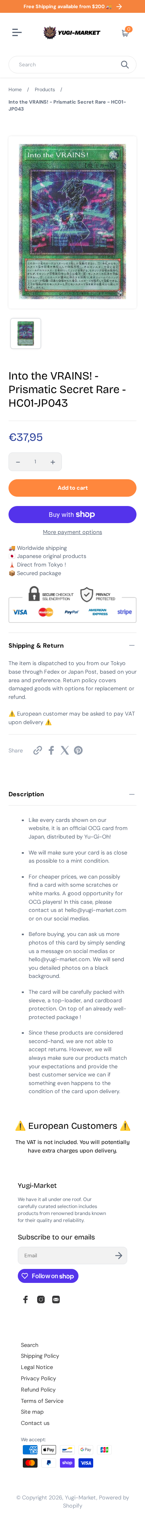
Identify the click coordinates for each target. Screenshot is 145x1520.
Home (15, 90)
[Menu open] (18, 33)
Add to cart (73, 487)
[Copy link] (38, 750)
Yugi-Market (80, 1497)
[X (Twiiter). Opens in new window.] (65, 750)
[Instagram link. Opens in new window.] (41, 1299)
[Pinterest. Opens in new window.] (78, 750)
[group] (25, 333)
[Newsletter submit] (118, 1255)
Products (45, 90)
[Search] (124, 64)
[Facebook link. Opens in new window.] (25, 1299)
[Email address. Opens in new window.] (56, 1299)
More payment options (72, 532)
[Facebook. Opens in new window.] (51, 750)
